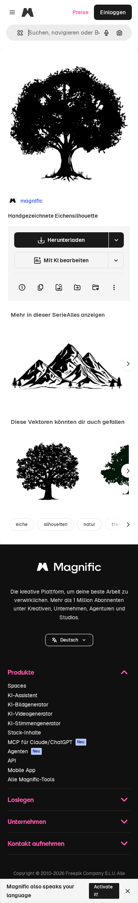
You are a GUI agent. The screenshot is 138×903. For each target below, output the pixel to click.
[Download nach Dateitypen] (116, 240)
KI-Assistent (22, 695)
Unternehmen (27, 821)
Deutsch (69, 640)
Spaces (17, 685)
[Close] (127, 891)
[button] (69, 640)
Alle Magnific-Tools (31, 779)
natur (89, 524)
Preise (80, 12)
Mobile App (21, 770)
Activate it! (103, 890)
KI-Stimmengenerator (34, 723)
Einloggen (113, 12)
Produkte (21, 672)
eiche (22, 524)
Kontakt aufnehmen (36, 843)
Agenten (24, 751)
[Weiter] (128, 364)
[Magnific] (69, 569)
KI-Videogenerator (30, 713)
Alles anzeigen (86, 314)
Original (49, 65)
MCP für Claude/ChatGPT (46, 742)
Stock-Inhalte (24, 732)
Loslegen (21, 800)
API (12, 760)
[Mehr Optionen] (114, 287)
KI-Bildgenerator (28, 704)
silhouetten (55, 524)
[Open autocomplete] (17, 33)
